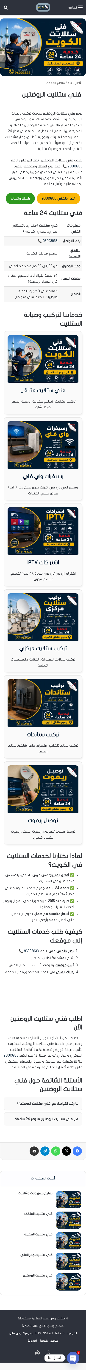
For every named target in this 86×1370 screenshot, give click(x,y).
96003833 (75, 166)
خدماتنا (59, 1333)
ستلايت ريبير (58, 1318)
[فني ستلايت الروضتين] (68, 1282)
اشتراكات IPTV (43, 562)
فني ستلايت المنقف (38, 1213)
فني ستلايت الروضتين (38, 1275)
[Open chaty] (73, 1358)
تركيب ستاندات (43, 734)
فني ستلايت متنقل (43, 390)
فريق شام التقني (34, 1326)
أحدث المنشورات (43, 1178)
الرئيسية (73, 83)
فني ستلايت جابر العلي (36, 1255)
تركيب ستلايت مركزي (43, 648)
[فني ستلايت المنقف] (68, 1220)
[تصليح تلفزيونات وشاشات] (68, 1199)
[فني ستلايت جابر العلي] (68, 1261)
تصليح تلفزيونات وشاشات (35, 1193)
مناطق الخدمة (55, 83)
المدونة (33, 1340)
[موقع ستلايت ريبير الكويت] (43, 7)
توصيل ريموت (43, 820)
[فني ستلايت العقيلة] (68, 1240)
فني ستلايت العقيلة (38, 1234)
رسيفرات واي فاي (43, 476)
